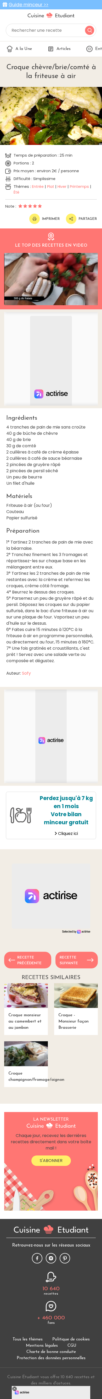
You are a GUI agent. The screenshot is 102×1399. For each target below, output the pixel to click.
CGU (71, 1346)
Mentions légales (42, 1346)
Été (16, 192)
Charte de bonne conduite (51, 1352)
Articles (63, 49)
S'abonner (51, 1161)
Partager (87, 219)
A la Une (23, 49)
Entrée (38, 186)
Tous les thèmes (28, 1339)
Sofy (26, 673)
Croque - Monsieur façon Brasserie (73, 1021)
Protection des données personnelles (51, 1358)
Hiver (62, 186)
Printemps (79, 186)
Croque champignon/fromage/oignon (28, 1076)
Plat (50, 186)
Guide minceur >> (28, 5)
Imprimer (51, 219)
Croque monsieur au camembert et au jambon (25, 1021)
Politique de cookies (71, 1339)
